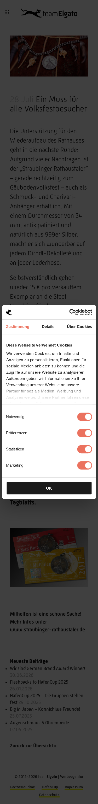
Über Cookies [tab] (79, 326)
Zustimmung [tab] (17, 326)
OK (49, 488)
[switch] (84, 433)
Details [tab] (48, 326)
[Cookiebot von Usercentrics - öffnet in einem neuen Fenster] (70, 312)
